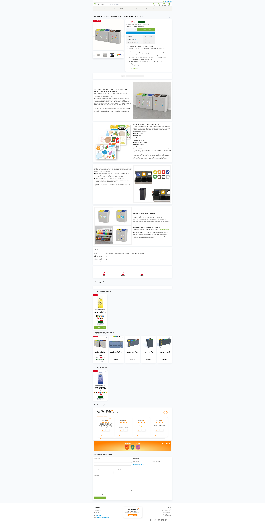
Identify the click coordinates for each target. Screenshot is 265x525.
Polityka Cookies (167, 515)
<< (94, 55)
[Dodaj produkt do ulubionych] (170, 17)
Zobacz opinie (132, 515)
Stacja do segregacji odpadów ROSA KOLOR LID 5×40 (132, 353)
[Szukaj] (108, 4)
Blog (170, 509)
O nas (169, 507)
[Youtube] (159, 520)
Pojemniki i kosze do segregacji (105, 12)
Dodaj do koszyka (146, 29)
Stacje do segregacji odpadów (120, 12)
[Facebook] (151, 520)
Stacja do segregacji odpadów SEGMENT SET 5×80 (116, 353)
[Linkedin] (162, 520)
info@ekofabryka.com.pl (138, 464)
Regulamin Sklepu (166, 510)
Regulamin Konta (167, 512)
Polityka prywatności (166, 514)
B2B (149, 4)
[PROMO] (100, 308)
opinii (112, 412)
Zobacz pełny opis (133, 68)
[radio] (97, 316)
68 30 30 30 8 (168, 1)
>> (122, 55)
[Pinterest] (166, 520)
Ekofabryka (95, 12)
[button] (164, 412)
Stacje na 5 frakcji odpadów (134, 12)
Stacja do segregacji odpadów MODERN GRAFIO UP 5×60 (165, 353)
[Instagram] (155, 520)
